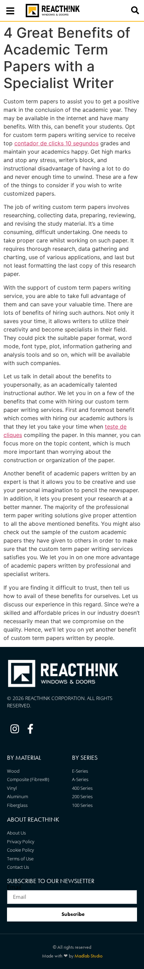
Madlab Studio (88, 956)
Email (14, 887)
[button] (135, 10)
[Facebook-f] (30, 729)
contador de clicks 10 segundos (56, 143)
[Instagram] (15, 729)
